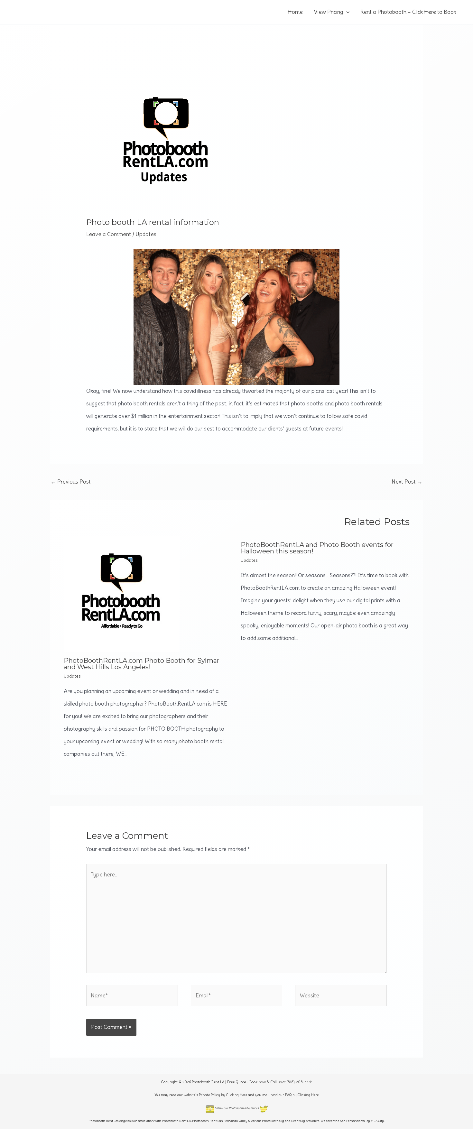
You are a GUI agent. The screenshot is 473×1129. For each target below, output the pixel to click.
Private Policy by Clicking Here (223, 1095)
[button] (346, 12)
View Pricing (328, 11)
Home (295, 11)
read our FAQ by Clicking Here (295, 1095)
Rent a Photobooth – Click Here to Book (408, 11)
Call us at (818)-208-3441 (291, 1082)
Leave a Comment (108, 234)
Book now (257, 1082)
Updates (145, 234)
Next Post (407, 481)
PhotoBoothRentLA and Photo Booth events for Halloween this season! (317, 548)
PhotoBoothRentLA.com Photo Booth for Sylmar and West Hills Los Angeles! (141, 664)
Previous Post (71, 481)
